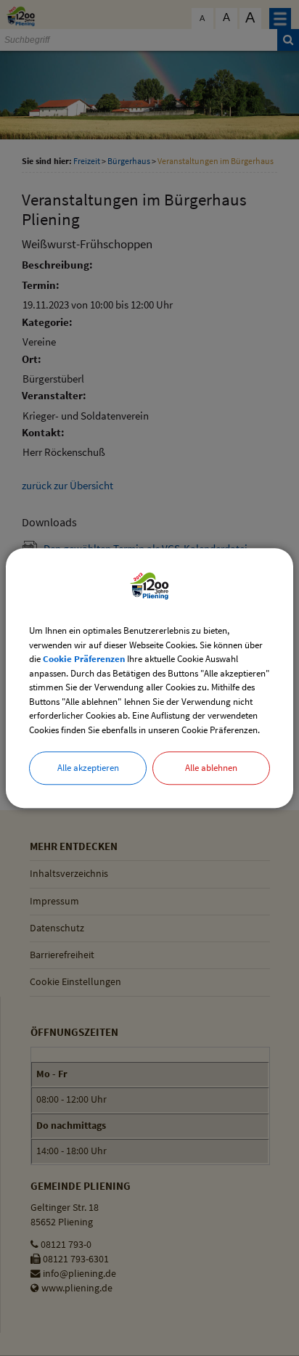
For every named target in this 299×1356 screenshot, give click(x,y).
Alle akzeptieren (88, 767)
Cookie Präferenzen (84, 659)
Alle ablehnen (211, 767)
